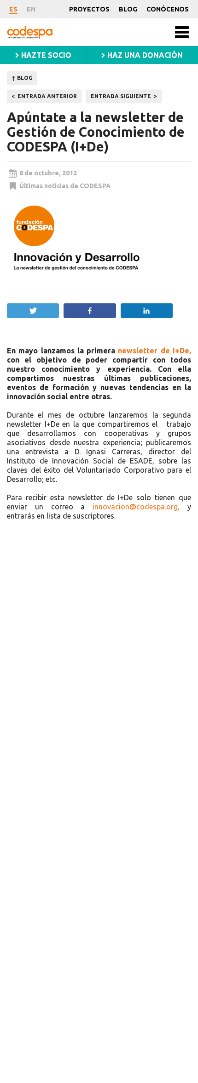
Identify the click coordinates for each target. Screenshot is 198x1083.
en (31, 9)
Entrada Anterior (47, 96)
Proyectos (89, 9)
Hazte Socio (45, 55)
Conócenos (167, 9)
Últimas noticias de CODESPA (65, 186)
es (13, 9)
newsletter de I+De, (154, 350)
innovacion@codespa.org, (136, 506)
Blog (128, 9)
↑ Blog (22, 78)
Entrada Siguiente (121, 96)
